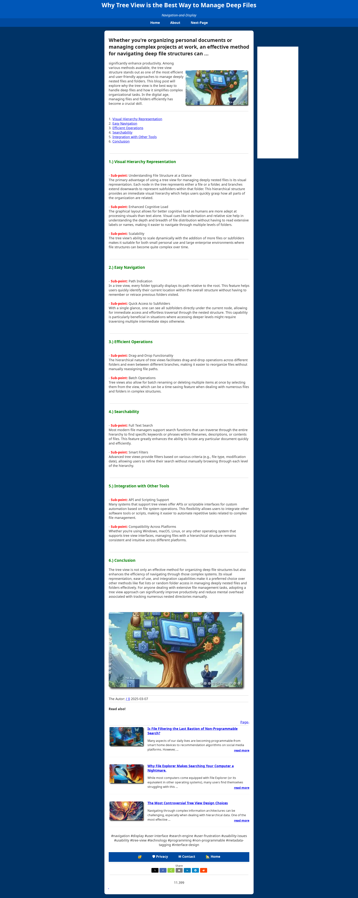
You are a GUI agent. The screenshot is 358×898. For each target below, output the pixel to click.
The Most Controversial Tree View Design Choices (187, 803)
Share (179, 865)
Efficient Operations (127, 128)
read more (241, 750)
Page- (244, 722)
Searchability (122, 132)
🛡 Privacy (160, 856)
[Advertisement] (277, 102)
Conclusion (121, 141)
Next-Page (199, 22)
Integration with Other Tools (134, 137)
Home (155, 22)
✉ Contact (186, 856)
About (175, 22)
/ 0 (128, 699)
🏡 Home (213, 856)
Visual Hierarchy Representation (137, 119)
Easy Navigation (124, 123)
